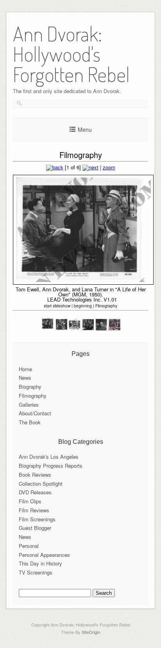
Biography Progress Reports (50, 465)
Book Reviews (35, 474)
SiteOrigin (91, 632)
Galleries (29, 404)
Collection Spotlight (41, 483)
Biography (30, 386)
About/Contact (35, 413)
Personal (29, 545)
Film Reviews (34, 510)
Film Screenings (37, 519)
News (25, 377)
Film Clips (30, 501)
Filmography (106, 306)
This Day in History (40, 563)
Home (25, 369)
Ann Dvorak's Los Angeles (49, 456)
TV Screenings (35, 572)
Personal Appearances (44, 554)
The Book (30, 422)
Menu (85, 129)
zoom (109, 167)
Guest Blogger (35, 527)
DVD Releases (35, 492)
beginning (83, 306)
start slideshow (57, 306)
